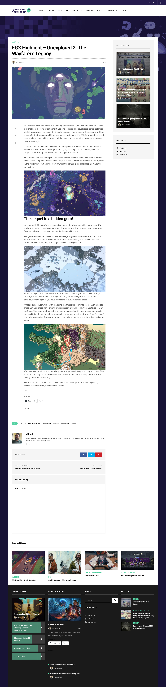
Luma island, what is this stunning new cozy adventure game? (23, 628)
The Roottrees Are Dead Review (131, 69)
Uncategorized (93, 572)
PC (67, 11)
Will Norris (19, 62)
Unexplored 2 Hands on (51, 423)
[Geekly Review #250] (101, 560)
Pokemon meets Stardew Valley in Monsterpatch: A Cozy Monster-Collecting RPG (132, 92)
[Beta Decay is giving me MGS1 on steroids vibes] (133, 116)
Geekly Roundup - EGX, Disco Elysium (27, 468)
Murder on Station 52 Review (22, 639)
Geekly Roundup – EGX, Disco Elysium (62, 580)
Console (75, 11)
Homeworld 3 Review (22, 648)
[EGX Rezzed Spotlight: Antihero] (137, 560)
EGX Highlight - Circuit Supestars (91, 468)
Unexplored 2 (36, 423)
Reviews (51, 11)
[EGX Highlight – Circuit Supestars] (28, 562)
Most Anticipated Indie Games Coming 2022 (64, 674)
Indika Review (19, 656)
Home (41, 11)
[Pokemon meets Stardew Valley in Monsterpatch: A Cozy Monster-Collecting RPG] (126, 614)
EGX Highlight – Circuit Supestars (24, 580)
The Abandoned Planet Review (26, 614)
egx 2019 (28, 423)
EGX (22, 423)
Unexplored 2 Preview (68, 423)
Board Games (113, 11)
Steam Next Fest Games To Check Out (62, 665)
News (99, 11)
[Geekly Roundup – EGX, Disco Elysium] (64, 562)
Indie (60, 11)
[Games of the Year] (64, 609)
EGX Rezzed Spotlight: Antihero (132, 576)
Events (15, 42)
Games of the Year (55, 624)
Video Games (128, 572)
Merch (125, 11)
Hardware (89, 11)
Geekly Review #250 (92, 576)
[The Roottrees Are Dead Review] (133, 64)
